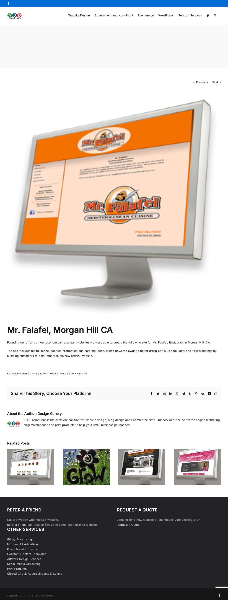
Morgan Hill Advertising (23, 544)
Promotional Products (22, 549)
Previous (202, 82)
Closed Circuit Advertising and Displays (34, 573)
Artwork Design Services (24, 559)
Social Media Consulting (24, 564)
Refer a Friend (17, 524)
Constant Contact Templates (26, 554)
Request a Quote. (129, 524)
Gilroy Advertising (19, 539)
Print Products (17, 569)
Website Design (59, 373)
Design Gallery (19, 373)
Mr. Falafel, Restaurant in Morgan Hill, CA (181, 342)
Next (215, 82)
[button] (215, 15)
